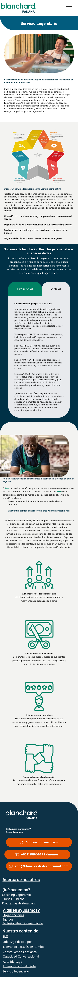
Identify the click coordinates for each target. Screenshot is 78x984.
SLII (5, 936)
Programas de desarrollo (19, 903)
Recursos (13, 979)
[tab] (25, 289)
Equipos (7, 919)
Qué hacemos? (16, 889)
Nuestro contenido (20, 930)
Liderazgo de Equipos (17, 942)
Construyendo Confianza (20, 952)
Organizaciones (13, 915)
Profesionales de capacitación (22, 923)
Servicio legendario (16, 971)
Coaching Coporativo (16, 895)
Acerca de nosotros (21, 879)
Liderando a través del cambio (24, 947)
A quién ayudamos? (21, 910)
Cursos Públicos (13, 899)
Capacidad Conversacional (21, 956)
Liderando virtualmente (19, 966)
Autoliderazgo (12, 962)
